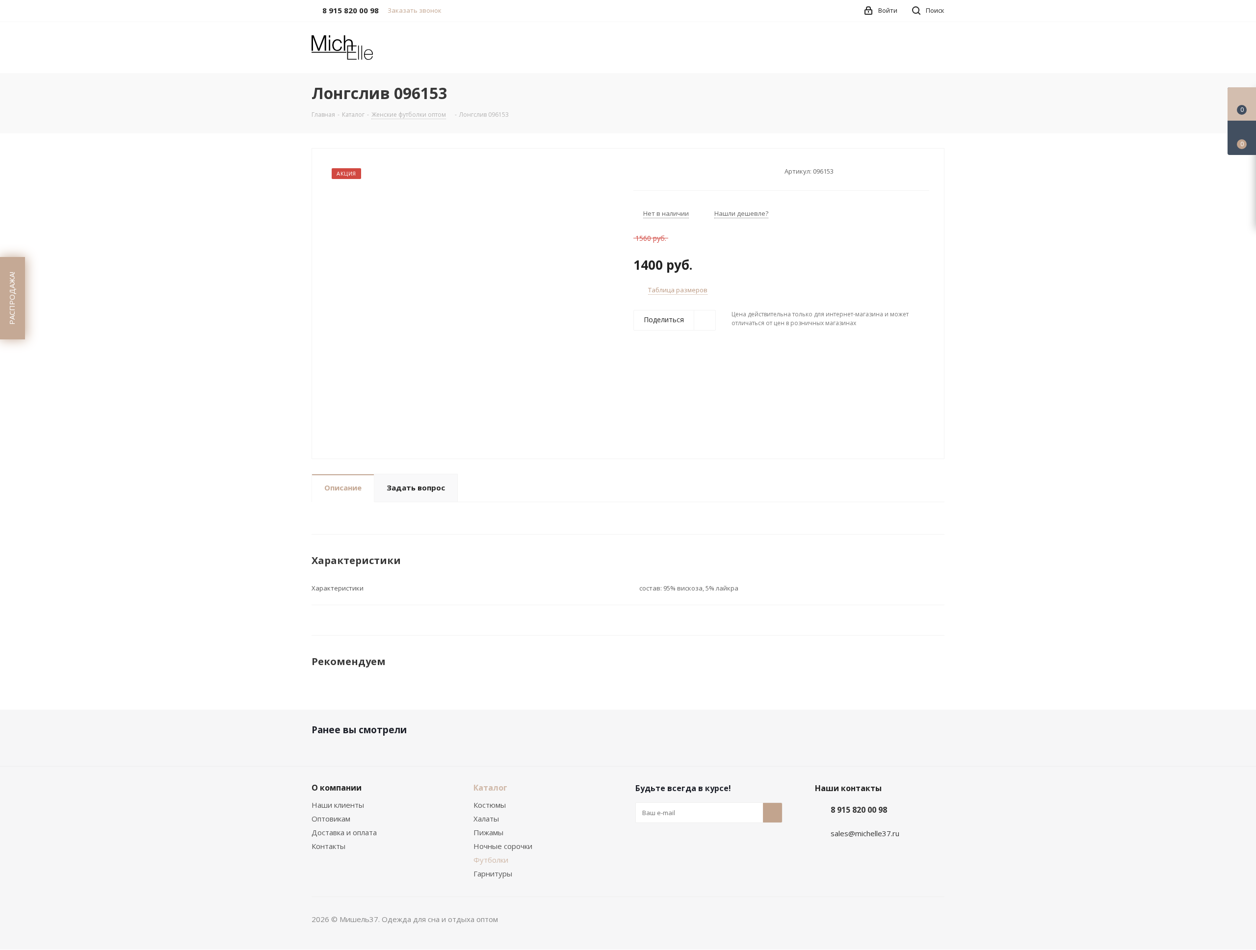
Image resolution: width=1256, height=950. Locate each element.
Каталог (490, 787)
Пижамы (488, 832)
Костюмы (489, 805)
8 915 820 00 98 (859, 809)
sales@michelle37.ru (865, 833)
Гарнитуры (492, 873)
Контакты (328, 846)
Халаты (486, 818)
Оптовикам (331, 818)
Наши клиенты (338, 805)
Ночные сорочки (502, 846)
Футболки (490, 860)
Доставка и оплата (344, 832)
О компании (337, 787)
